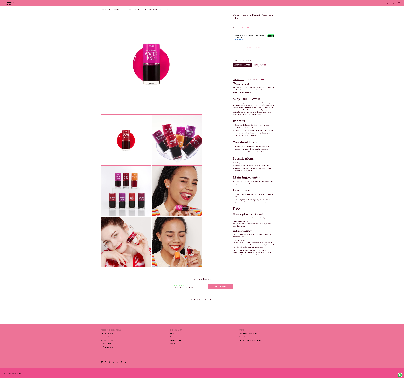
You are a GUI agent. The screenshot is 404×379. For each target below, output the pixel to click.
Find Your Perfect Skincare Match (250, 340)
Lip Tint (124, 9)
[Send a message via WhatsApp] (400, 375)
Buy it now (254, 54)
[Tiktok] (109, 362)
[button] (182, 3)
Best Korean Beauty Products (248, 333)
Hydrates (238, 130)
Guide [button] (241, 330)
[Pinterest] (113, 362)
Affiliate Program (176, 340)
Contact (173, 337)
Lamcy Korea (11, 373)
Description (238, 79)
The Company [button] (176, 330)
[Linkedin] (125, 362)
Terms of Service (107, 333)
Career (172, 344)
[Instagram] (117, 362)
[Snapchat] (121, 362)
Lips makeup (114, 9)
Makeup (104, 9)
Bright (237, 125)
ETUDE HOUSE (237, 23)
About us (173, 333)
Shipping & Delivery (256, 79)
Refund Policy (106, 344)
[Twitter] (106, 362)
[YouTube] (129, 362)
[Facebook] (102, 362)
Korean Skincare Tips (246, 337)
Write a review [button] (220, 286)
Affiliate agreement (107, 347)
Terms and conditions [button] (111, 330)
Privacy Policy (106, 337)
